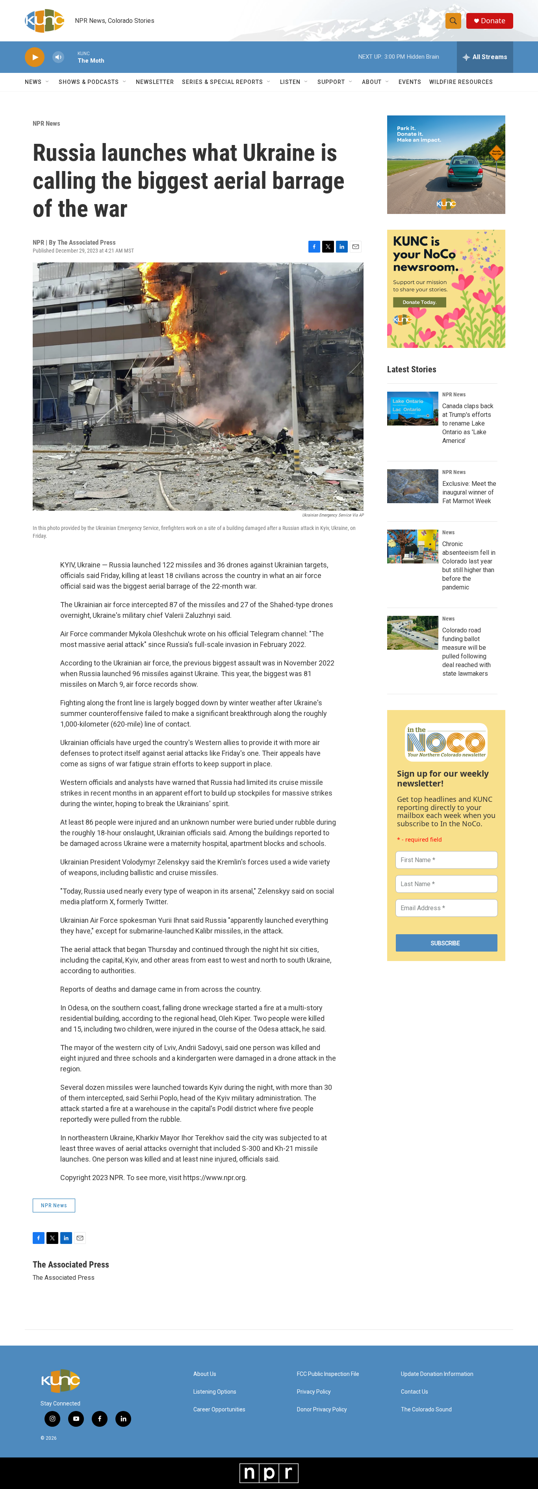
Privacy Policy (314, 1392)
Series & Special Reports (222, 82)
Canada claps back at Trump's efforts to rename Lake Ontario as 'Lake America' (467, 423)
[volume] (58, 57)
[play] (34, 57)
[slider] (71, 57)
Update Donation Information (437, 1374)
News (448, 532)
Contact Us (414, 1392)
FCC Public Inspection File (328, 1374)
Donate (493, 21)
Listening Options (214, 1392)
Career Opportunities (219, 1410)
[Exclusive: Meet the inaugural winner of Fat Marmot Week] (412, 486)
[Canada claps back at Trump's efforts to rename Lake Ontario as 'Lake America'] (412, 409)
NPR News (46, 123)
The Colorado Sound (426, 1410)
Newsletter (155, 82)
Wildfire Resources (461, 82)
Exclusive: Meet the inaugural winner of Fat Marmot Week (469, 492)
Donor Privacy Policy (322, 1410)
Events (410, 82)
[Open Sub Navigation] (48, 82)
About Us (204, 1374)
